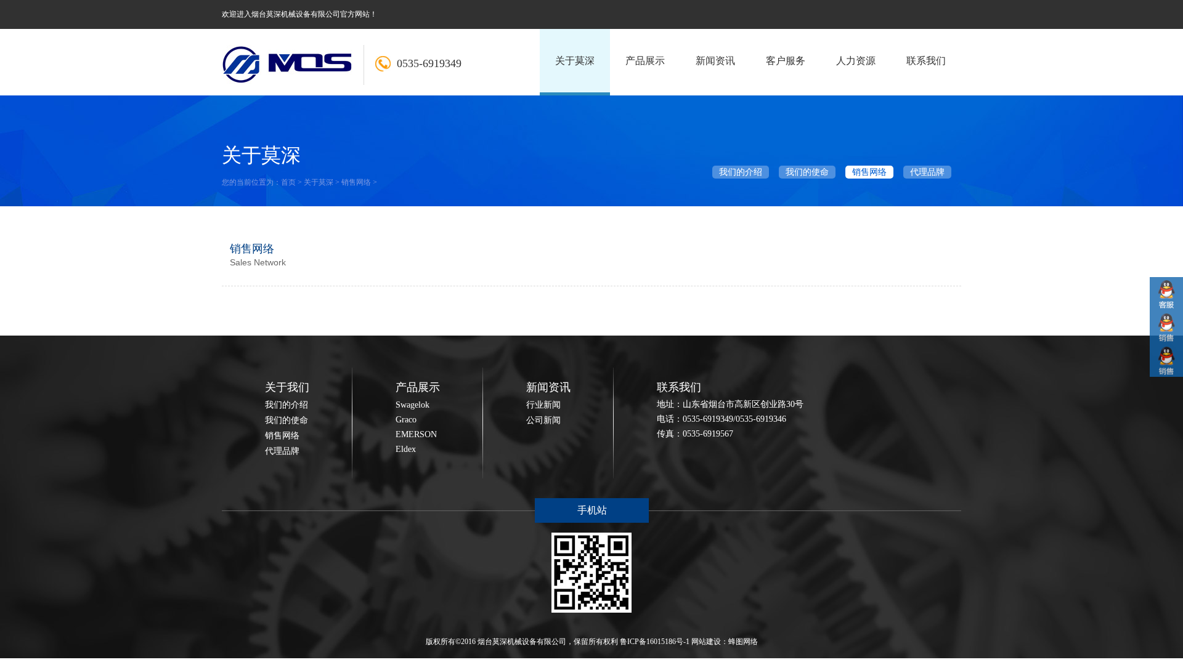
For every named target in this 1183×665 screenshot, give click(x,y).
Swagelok (412, 404)
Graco (406, 419)
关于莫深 (318, 182)
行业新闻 (543, 404)
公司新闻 (543, 420)
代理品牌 (927, 172)
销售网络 (356, 182)
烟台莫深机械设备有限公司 (522, 641)
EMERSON (416, 434)
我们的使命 (807, 172)
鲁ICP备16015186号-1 (654, 641)
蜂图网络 (743, 641)
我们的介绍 (740, 172)
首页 (288, 182)
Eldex (406, 449)
